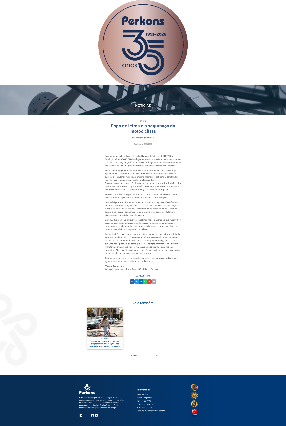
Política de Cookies (144, 407)
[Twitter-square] (96, 415)
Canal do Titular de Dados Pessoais (151, 410)
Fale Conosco (142, 394)
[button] (132, 281)
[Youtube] (88, 415)
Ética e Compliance (144, 397)
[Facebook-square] (92, 415)
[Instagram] (84, 415)
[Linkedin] (80, 415)
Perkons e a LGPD (144, 401)
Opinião (143, 121)
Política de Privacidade (146, 404)
